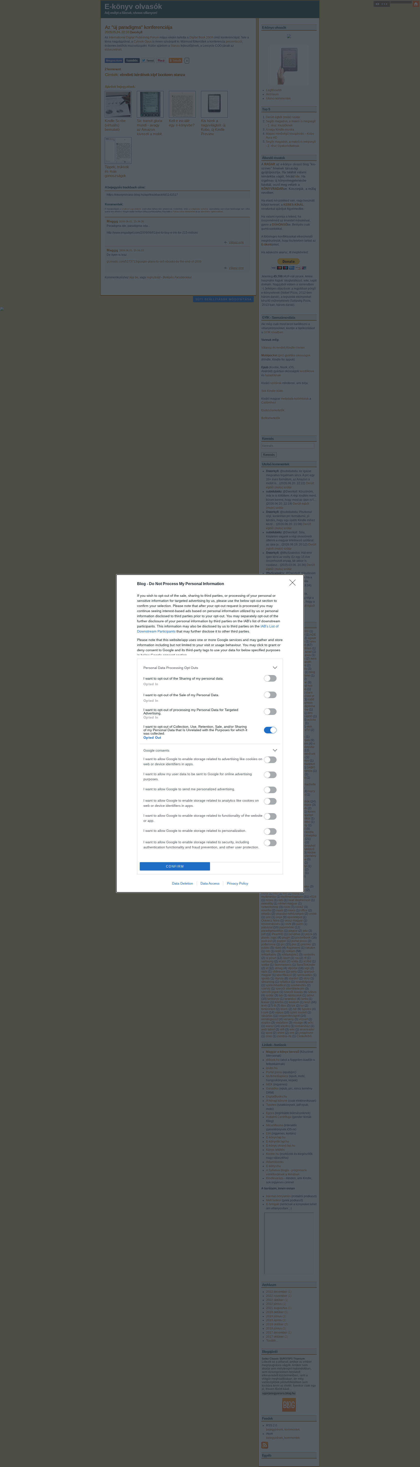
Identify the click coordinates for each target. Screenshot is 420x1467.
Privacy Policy (237, 883)
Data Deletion (182, 883)
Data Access (210, 883)
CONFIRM (175, 866)
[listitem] (210, 667)
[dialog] (210, 733)
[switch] (270, 678)
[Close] (294, 584)
